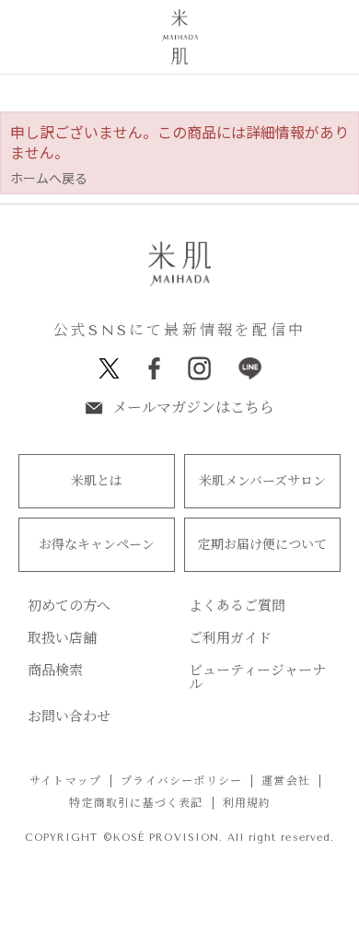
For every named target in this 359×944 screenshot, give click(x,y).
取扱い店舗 (62, 639)
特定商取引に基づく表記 (136, 803)
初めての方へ (69, 606)
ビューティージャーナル (257, 678)
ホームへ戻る (48, 177)
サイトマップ (65, 781)
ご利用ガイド (230, 639)
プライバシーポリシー (181, 781)
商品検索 (55, 671)
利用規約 (247, 803)
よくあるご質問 (237, 606)
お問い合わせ (69, 717)
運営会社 (285, 781)
